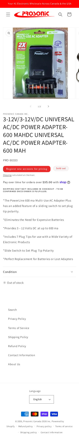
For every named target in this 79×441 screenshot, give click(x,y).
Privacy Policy (17, 319)
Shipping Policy (18, 337)
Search (12, 309)
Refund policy (25, 426)
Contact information (52, 432)
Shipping (7, 175)
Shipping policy (28, 432)
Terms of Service (18, 328)
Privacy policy (44, 426)
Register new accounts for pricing (26, 169)
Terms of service (63, 426)
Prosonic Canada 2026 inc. (37, 421)
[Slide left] (30, 106)
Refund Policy (17, 346)
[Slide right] (48, 106)
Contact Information (21, 355)
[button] (8, 14)
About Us (14, 364)
